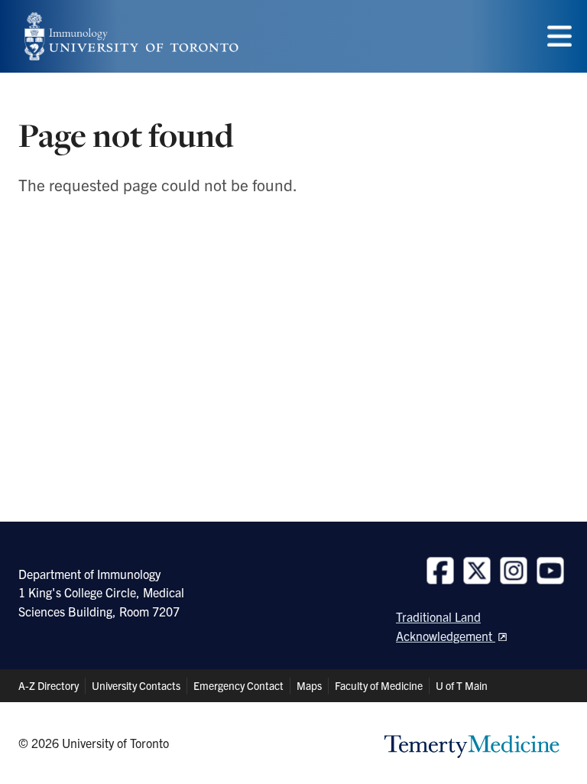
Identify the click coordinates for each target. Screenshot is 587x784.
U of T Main (462, 685)
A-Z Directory (48, 685)
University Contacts (136, 685)
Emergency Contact (238, 685)
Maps (309, 685)
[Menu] (559, 36)
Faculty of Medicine (379, 685)
